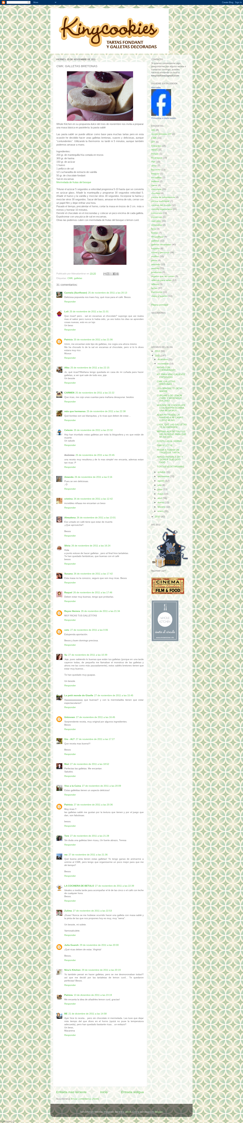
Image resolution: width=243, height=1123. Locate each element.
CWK (70, 278)
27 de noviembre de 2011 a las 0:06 (89, 630)
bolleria (155, 181)
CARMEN (69, 392)
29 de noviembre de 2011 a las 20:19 (101, 970)
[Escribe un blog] (108, 274)
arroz (154, 165)
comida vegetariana (161, 209)
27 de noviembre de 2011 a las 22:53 (92, 911)
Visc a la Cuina (72, 786)
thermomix (156, 292)
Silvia (67, 545)
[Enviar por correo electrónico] (104, 274)
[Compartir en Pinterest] (117, 274)
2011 (158, 355)
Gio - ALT (69, 739)
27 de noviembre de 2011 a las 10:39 (87, 655)
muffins (155, 256)
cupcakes (156, 221)
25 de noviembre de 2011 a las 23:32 (93, 430)
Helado (155, 154)
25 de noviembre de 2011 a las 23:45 (95, 455)
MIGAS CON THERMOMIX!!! (166, 368)
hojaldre (155, 248)
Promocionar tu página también (163, 118)
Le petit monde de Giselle (78, 695)
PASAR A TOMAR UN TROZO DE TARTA (168, 451)
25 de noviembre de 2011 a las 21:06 (93, 339)
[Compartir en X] (111, 274)
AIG (153, 130)
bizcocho (156, 169)
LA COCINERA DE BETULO (79, 886)
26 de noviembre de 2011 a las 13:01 (96, 517)
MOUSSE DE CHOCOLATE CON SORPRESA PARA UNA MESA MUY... (171, 408)
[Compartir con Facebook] (114, 274)
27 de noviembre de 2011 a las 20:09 (101, 786)
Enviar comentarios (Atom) (85, 1099)
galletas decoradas (161, 244)
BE (65, 1013)
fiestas (154, 233)
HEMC (154, 150)
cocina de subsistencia (163, 197)
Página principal (159, 305)
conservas (156, 217)
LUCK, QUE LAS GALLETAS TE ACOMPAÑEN (172, 425)
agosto (161, 481)
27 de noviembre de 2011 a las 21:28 (89, 836)
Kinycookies (156, 87)
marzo (161, 502)
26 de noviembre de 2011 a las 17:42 (93, 573)
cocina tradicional (160, 201)
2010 (158, 516)
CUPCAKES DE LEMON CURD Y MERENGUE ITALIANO (169, 398)
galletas (78, 278)
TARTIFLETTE (164, 445)
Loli (66, 311)
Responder (70, 301)
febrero (162, 507)
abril (160, 498)
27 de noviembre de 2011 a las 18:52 (89, 764)
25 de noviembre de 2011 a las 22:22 (94, 392)
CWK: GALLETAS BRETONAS (166, 382)
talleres (155, 284)
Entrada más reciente (71, 1092)
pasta (154, 260)
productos (156, 272)
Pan (153, 162)
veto (66, 630)
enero (161, 511)
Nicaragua (156, 158)
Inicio (104, 1092)
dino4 (128, 1112)
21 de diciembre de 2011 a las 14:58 (87, 1013)
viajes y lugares (159, 296)
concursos (156, 213)
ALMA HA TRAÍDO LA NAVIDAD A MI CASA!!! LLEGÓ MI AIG (170, 417)
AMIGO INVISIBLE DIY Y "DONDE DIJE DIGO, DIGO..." (170, 459)
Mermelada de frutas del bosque (73, 182)
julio (160, 485)
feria (153, 229)
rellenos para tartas (161, 280)
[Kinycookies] (161, 115)
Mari (66, 764)
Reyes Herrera (72, 611)
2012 (158, 351)
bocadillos (156, 177)
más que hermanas (75, 411)
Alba (66, 367)
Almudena (70, 517)
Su (65, 655)
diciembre (163, 359)
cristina (68, 499)
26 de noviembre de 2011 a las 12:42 (93, 499)
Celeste (68, 430)
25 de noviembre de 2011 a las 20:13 (107, 293)
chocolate (156, 189)
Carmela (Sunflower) (75, 293)
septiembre (164, 476)
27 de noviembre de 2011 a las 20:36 (93, 804)
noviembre (163, 363)
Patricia (68, 339)
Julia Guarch (71, 945)
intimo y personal (160, 252)
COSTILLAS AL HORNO (169, 441)
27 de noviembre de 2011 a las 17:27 (95, 739)
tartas (154, 288)
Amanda (69, 477)
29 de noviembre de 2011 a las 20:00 (99, 945)
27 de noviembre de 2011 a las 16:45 (95, 717)
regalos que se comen (163, 276)
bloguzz (155, 173)
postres (155, 268)
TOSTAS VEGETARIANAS (170, 466)
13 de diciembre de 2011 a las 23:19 (93, 995)
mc (66, 854)
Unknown (69, 717)
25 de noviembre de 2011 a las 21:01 (89, 311)
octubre (162, 472)
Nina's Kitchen (72, 970)
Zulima (68, 911)
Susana (68, 573)
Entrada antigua (132, 1092)
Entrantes (156, 146)
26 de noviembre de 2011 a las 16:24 (90, 545)
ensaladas (156, 225)
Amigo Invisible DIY (161, 134)
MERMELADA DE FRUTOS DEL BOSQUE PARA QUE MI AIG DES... (171, 434)
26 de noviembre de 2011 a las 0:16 (93, 477)
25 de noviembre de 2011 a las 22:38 (106, 411)
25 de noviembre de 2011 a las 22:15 (89, 367)
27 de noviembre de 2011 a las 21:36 (88, 854)
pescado (155, 264)
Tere (66, 836)
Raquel (68, 592)
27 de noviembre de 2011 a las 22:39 (114, 886)
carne (154, 185)
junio (160, 489)
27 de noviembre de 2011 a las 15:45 (113, 695)
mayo (161, 494)
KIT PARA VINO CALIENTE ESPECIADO (171, 375)
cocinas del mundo (161, 205)
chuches (155, 193)
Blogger (159, 1112)
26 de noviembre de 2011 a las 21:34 (100, 611)
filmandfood (157, 237)
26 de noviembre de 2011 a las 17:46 (92, 592)
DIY (153, 142)
